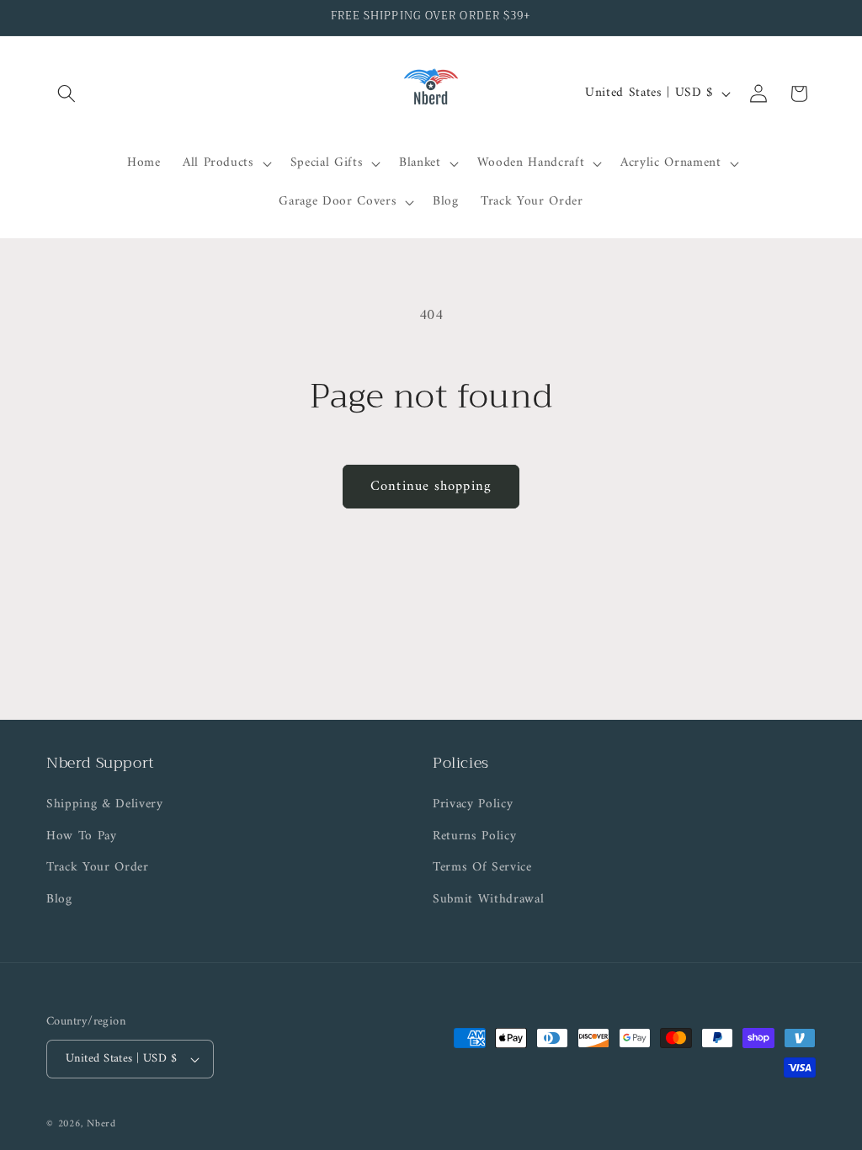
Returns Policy (474, 836)
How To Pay (81, 836)
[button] (66, 93)
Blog (59, 899)
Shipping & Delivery (104, 805)
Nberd (101, 1124)
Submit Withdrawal (488, 899)
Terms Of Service (482, 867)
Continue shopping (431, 486)
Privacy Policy (473, 805)
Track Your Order (97, 867)
